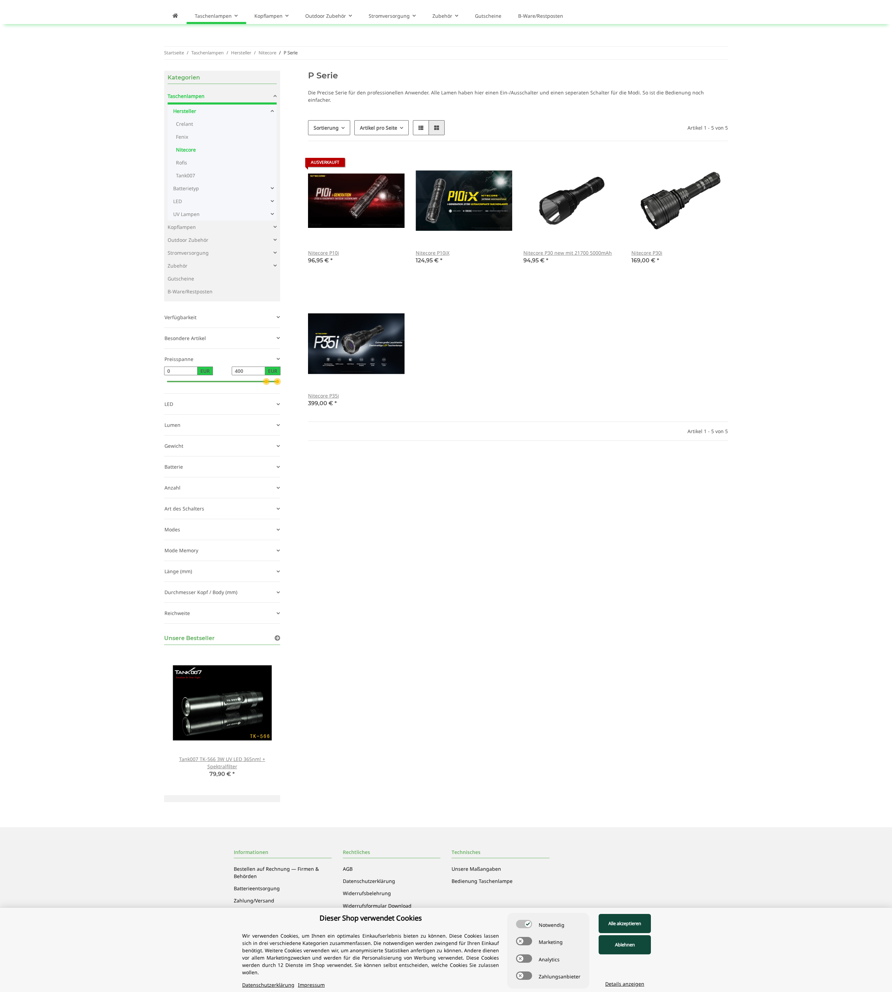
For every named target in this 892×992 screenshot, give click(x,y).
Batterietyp (186, 188)
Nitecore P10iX (432, 252)
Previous (181, 719)
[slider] (266, 381)
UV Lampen (186, 214)
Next (263, 719)
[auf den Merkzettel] (392, 164)
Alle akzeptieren (624, 923)
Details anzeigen (624, 984)
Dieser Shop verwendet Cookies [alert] (371, 918)
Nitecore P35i (323, 395)
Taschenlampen (186, 96)
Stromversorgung (188, 252)
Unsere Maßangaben (476, 869)
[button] (421, 127)
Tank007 (185, 175)
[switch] (524, 924)
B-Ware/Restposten (190, 291)
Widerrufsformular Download (377, 905)
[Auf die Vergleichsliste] (374, 164)
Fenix (182, 136)
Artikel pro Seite (378, 127)
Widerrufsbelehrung (367, 893)
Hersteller (184, 111)
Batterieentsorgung (257, 888)
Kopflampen (182, 227)
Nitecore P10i (323, 252)
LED (177, 201)
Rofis (181, 162)
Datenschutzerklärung (369, 881)
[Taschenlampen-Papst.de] (175, 15)
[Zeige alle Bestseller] (277, 638)
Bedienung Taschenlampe (482, 881)
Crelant (184, 124)
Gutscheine (181, 278)
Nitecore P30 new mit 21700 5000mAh (567, 252)
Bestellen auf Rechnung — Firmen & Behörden (276, 872)
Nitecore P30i (646, 252)
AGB (348, 869)
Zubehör (177, 265)
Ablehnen (625, 944)
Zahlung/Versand (254, 900)
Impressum (311, 985)
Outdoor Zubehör (188, 240)
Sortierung (326, 127)
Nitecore (186, 149)
